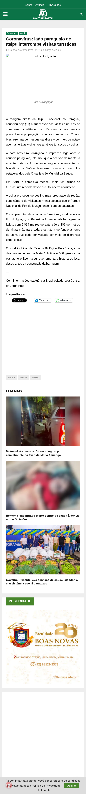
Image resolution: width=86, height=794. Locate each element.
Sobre (28, 5)
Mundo (23, 33)
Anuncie (39, 5)
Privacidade (54, 5)
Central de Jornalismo (21, 50)
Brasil (11, 377)
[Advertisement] (43, 336)
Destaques (12, 33)
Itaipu (23, 377)
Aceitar (71, 785)
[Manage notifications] (9, 785)
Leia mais (44, 790)
